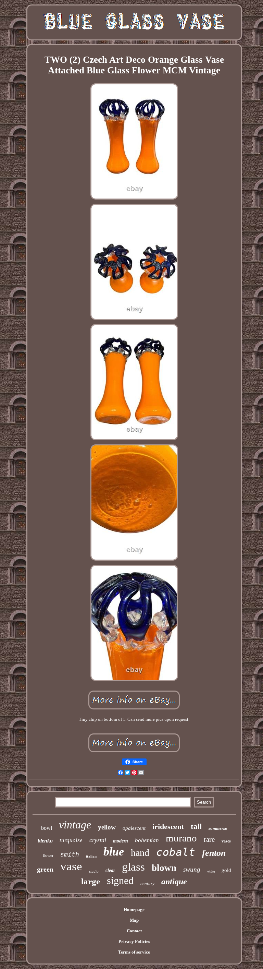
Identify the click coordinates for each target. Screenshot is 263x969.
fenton (214, 853)
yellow (107, 827)
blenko (45, 841)
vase (71, 866)
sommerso (218, 828)
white (211, 871)
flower (48, 855)
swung (191, 869)
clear (110, 870)
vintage (75, 824)
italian (91, 856)
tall (196, 826)
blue (113, 851)
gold (226, 870)
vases (226, 841)
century (147, 883)
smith (69, 854)
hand (140, 852)
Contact (134, 930)
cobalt (175, 852)
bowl (46, 828)
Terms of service (134, 952)
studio (94, 871)
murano (181, 838)
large (90, 881)
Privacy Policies (134, 941)
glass (133, 867)
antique (174, 881)
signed (120, 880)
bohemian (147, 840)
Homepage (134, 909)
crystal (97, 840)
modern (120, 841)
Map (134, 920)
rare (209, 839)
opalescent (134, 828)
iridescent (168, 826)
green (45, 869)
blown (164, 868)
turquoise (71, 840)
